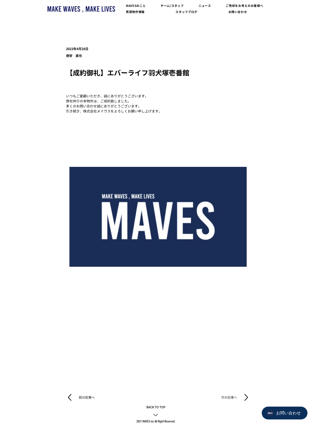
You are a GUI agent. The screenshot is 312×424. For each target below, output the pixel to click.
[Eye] (81, 9)
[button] (136, 6)
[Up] (155, 415)
